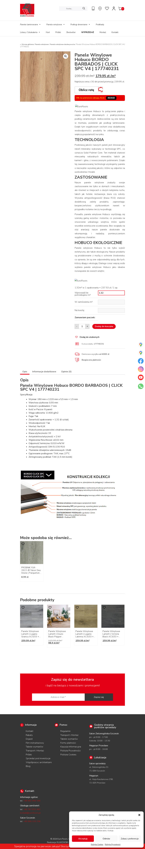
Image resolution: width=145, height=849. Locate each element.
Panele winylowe (54, 24)
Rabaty (29, 735)
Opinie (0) (66, 371)
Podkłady (100, 24)
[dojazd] (100, 8)
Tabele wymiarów (34, 746)
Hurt (48, 32)
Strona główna (28, 44)
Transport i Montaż (35, 750)
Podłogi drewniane (79, 24)
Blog (28, 766)
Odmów (106, 838)
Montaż (103, 32)
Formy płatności (68, 742)
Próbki (58, 32)
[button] (139, 815)
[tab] (24, 372)
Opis (24, 371)
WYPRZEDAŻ (87, 32)
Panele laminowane (29, 24)
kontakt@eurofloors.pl (30, 812)
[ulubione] (107, 8)
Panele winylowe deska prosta (62, 44)
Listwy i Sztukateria (28, 32)
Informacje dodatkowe (44, 371)
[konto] (114, 8)
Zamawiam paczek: (85, 317)
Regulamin (65, 731)
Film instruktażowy (35, 742)
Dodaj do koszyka (104, 326)
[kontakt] (93, 8)
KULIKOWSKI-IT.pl (65, 842)
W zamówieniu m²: (84, 301)
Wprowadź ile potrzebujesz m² (83, 294)
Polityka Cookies (97, 844)
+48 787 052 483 (31, 809)
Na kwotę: (80, 310)
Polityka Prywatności (113, 844)
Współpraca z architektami (39, 762)
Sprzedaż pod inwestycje (38, 758)
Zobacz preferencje (130, 838)
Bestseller (71, 32)
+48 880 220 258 (31, 821)
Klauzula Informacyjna (70, 746)
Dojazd (29, 738)
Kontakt (115, 32)
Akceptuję (83, 838)
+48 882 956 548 (31, 800)
